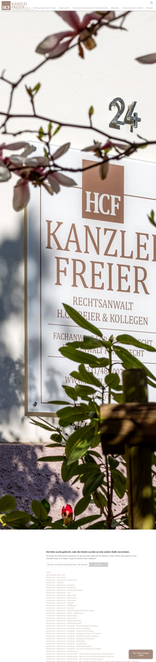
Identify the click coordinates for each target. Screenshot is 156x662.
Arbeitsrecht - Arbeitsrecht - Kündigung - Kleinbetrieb (65, 641)
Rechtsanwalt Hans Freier (44, 8)
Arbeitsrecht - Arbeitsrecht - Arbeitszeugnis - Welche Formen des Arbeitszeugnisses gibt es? (80, 656)
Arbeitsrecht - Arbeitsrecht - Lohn (58, 593)
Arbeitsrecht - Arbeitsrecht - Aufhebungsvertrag (63, 621)
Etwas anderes (127, 632)
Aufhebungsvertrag (127, 621)
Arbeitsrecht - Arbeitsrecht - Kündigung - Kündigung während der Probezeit (73, 634)
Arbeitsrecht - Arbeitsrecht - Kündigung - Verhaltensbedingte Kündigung (72, 636)
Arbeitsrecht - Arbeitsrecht (56, 577)
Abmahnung (127, 626)
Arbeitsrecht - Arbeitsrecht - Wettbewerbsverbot (64, 623)
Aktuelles (115, 8)
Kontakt (149, 8)
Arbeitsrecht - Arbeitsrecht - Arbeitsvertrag (61, 616)
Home (27, 8)
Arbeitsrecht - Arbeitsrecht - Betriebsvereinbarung (64, 590)
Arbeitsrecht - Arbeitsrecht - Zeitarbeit (60, 603)
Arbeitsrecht (64, 8)
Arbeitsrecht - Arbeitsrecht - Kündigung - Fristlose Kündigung (68, 628)
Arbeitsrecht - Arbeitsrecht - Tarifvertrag (60, 600)
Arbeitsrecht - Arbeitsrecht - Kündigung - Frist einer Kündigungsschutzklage (73, 649)
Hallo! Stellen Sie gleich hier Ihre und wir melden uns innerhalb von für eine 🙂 (127, 600)
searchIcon (151, 3)
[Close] (150, 591)
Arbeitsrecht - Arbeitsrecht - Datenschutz (61, 595)
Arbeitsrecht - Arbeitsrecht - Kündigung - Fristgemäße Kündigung (69, 631)
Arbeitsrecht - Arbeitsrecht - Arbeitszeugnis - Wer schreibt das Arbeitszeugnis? (75, 659)
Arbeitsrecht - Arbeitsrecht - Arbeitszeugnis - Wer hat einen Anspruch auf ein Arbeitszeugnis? (80, 654)
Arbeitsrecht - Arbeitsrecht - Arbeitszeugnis (62, 651)
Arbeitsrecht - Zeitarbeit (55, 583)
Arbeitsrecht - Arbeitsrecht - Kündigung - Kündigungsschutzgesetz (70, 639)
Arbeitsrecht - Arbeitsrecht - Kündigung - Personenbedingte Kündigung (72, 626)
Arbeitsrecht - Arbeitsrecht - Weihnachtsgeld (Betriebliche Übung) (70, 611)
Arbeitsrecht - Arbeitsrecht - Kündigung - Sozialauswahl (66, 644)
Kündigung (128, 616)
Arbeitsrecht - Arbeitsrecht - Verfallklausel (61, 605)
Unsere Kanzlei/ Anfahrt (132, 8)
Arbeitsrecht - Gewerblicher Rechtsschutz (61, 580)
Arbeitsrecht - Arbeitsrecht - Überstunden (61, 618)
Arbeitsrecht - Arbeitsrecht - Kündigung (60, 585)
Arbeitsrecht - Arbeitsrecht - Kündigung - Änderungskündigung (68, 646)
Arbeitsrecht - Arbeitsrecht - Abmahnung (61, 588)
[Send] (148, 654)
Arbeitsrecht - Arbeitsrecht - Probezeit (60, 608)
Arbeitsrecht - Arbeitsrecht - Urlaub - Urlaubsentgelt (65, 613)
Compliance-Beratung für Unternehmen (90, 8)
